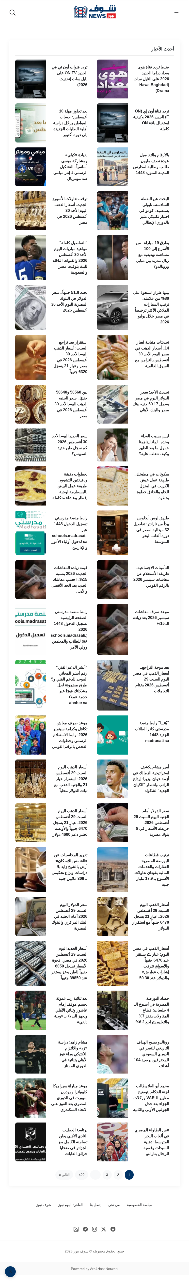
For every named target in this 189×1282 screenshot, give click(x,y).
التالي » (64, 1175)
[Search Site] (12, 12)
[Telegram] (85, 1229)
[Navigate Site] (176, 12)
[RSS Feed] (76, 1229)
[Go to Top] (10, 1271)
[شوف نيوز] (94, 11)
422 (82, 1175)
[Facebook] (113, 1229)
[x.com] (103, 1229)
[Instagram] (94, 1229)
